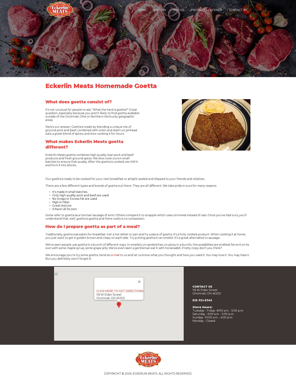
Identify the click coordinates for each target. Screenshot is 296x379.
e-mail (115, 255)
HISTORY (159, 10)
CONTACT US (238, 10)
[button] (119, 305)
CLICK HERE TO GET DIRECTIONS (120, 291)
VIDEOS (178, 10)
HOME (142, 10)
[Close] (139, 282)
